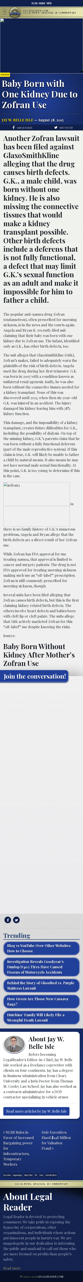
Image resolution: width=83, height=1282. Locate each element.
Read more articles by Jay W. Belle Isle (36, 1111)
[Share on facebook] (7, 920)
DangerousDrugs (17, 1175)
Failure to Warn (28, 1175)
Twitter (49, 3)
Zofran (41, 1175)
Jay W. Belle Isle (17, 120)
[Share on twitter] (16, 920)
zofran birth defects (51, 1175)
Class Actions (7, 1175)
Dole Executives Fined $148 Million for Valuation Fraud (56, 1140)
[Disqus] (41, 741)
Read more (12, 1268)
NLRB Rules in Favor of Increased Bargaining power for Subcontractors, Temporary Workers (18, 1148)
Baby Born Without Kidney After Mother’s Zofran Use (39, 654)
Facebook (42, 3)
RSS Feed (35, 3)
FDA (36, 1175)
